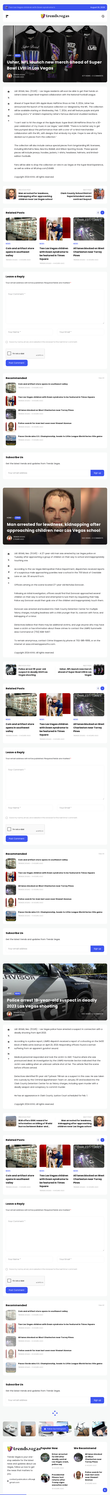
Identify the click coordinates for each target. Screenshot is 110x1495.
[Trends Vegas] (55, 16)
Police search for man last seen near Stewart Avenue (44, 423)
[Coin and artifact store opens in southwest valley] (6, 7)
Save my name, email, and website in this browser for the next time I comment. (43, 342)
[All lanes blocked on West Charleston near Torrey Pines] (88, 228)
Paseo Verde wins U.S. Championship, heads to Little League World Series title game (60, 436)
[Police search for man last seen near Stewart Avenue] (11, 427)
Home (9, 55)
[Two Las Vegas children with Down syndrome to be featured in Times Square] (55, 228)
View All (101, 378)
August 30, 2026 (97, 7)
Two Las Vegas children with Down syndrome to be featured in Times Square (56, 397)
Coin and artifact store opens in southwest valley (33, 7)
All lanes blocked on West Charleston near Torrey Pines (88, 252)
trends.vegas (19, 75)
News (17, 55)
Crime (17, 518)
